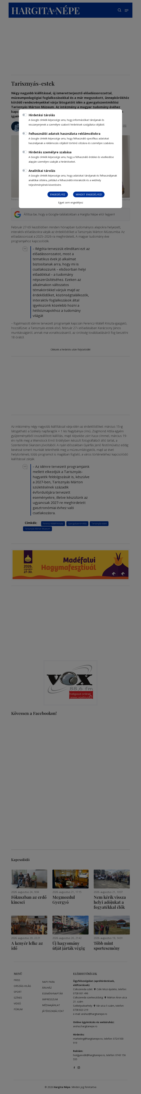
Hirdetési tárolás (42, 115)
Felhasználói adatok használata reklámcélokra (64, 134)
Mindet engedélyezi (89, 194)
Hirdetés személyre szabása (50, 152)
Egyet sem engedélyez (70, 202)
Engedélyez (57, 194)
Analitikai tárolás (42, 171)
